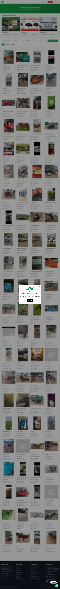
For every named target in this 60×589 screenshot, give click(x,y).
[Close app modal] (40, 286)
